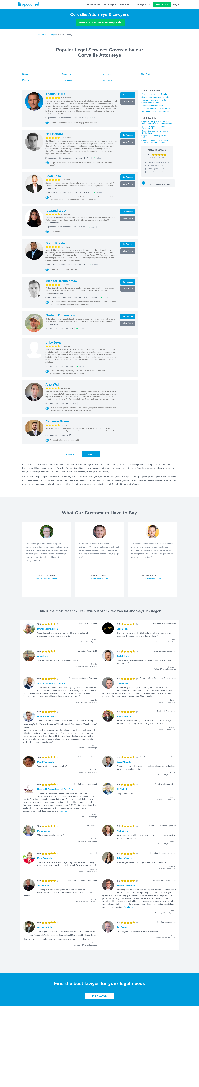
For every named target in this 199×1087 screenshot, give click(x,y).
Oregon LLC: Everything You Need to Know (155, 137)
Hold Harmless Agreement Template (155, 111)
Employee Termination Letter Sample (155, 108)
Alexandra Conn (57, 210)
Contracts (66, 74)
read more (52, 188)
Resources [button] (125, 4)
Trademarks (107, 80)
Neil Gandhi (54, 134)
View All (70, 454)
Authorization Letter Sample (152, 106)
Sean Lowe (53, 176)
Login (176, 4)
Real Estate (67, 80)
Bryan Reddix (55, 243)
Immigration (107, 74)
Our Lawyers (110, 4)
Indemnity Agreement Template (153, 100)
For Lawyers (140, 4)
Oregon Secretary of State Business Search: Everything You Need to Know (156, 122)
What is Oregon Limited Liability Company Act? (153, 127)
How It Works (93, 4)
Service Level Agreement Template (155, 97)
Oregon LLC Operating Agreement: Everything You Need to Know (154, 141)
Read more (64, 811)
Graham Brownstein (60, 315)
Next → (90, 454)
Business (26, 74)
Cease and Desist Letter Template (154, 94)
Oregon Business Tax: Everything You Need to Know (156, 132)
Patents (25, 80)
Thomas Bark (55, 94)
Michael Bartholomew (61, 281)
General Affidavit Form (150, 103)
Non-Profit (145, 74)
